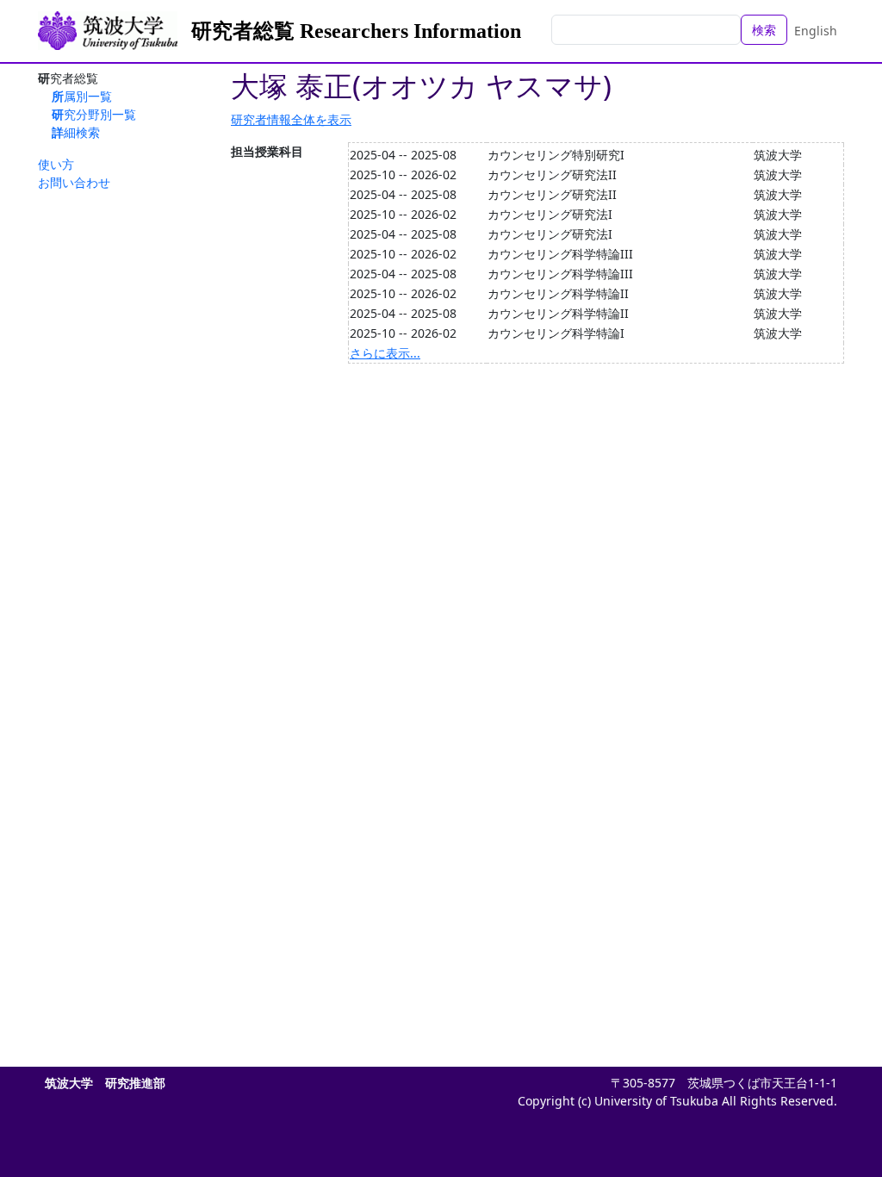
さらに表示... (385, 353)
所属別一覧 (82, 96)
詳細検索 (76, 132)
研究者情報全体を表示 (291, 119)
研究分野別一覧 (94, 114)
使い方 (56, 164)
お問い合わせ (74, 182)
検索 (764, 30)
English (815, 30)
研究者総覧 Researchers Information (356, 31)
